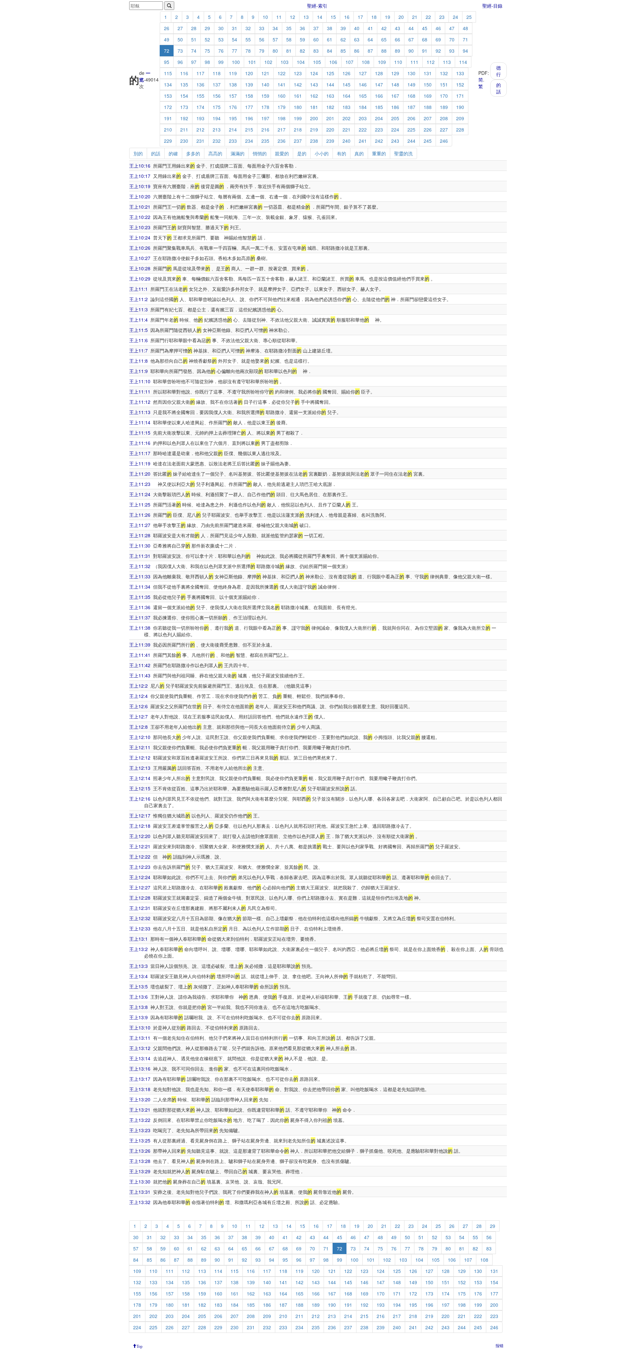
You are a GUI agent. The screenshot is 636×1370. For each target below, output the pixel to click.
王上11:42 (139, 665)
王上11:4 (138, 319)
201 (330, 118)
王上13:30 (139, 1181)
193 (200, 118)
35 (289, 28)
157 (233, 95)
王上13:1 (138, 938)
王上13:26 (139, 1150)
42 (384, 28)
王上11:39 (139, 644)
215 (249, 129)
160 (282, 95)
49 (166, 39)
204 (379, 118)
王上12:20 (139, 836)
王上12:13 (139, 767)
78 (248, 50)
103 (285, 62)
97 (193, 62)
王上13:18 (139, 1089)
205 (395, 118)
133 (460, 73)
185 (379, 107)
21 (414, 17)
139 (249, 84)
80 (275, 50)
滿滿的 (237, 153)
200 (314, 118)
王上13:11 (139, 1037)
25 (469, 17)
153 (168, 95)
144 (330, 84)
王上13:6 (138, 996)
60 (316, 39)
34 (275, 28)
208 (444, 118)
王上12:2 (138, 685)
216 (265, 129)
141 (282, 84)
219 (314, 129)
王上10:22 (139, 217)
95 (166, 62)
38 (329, 28)
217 (282, 129)
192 (184, 118)
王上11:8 (138, 360)
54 (234, 39)
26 (166, 28)
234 (249, 140)
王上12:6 (138, 706)
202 (346, 118)
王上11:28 (139, 535)
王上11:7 (138, 350)
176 (233, 107)
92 (438, 50)
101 (252, 62)
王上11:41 (139, 655)
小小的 (322, 153)
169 (428, 95)
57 (275, 39)
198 (282, 118)
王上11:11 (139, 391)
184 (363, 107)
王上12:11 (139, 747)
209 (460, 118)
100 (236, 62)
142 (298, 84)
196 (249, 118)
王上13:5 (138, 986)
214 (233, 129)
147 (379, 84)
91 (424, 50)
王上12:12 (139, 757)
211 (184, 129)
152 (460, 84)
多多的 (193, 153)
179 (282, 107)
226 (428, 129)
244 (411, 140)
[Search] (169, 5)
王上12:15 (139, 788)
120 (249, 73)
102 (268, 62)
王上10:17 (139, 176)
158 (249, 95)
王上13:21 (139, 1109)
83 (316, 50)
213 (217, 129)
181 (314, 107)
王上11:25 (139, 504)
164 (346, 95)
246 (444, 140)
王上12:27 (139, 887)
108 (366, 62)
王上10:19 (139, 186)
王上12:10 (139, 737)
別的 (138, 153)
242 (379, 140)
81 (289, 50)
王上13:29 (139, 1171)
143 (314, 84)
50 (180, 39)
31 (234, 28)
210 (168, 129)
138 (233, 84)
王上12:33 (139, 928)
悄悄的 (260, 153)
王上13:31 (139, 1191)
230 (184, 140)
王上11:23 (139, 484)
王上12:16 (139, 798)
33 (261, 28)
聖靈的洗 (403, 153)
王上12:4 (138, 696)
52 (207, 39)
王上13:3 (138, 966)
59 (302, 39)
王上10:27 (139, 258)
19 (387, 17)
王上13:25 (139, 1140)
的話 (498, 88)
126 (346, 73)
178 (265, 107)
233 (233, 140)
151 (444, 84)
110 (398, 62)
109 (382, 62)
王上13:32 (139, 1202)
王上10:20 (139, 196)
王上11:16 (139, 443)
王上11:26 (139, 514)
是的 (301, 153)
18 (374, 17)
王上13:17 (139, 1079)
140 (265, 84)
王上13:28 (139, 1161)
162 (314, 95)
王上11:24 (139, 494)
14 (319, 17)
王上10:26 (139, 247)
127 (363, 73)
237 (298, 140)
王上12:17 (139, 815)
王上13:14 (139, 1058)
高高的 (215, 153)
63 (356, 39)
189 (444, 107)
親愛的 (282, 153)
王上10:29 (139, 278)
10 (265, 17)
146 (363, 84)
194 (217, 118)
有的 (341, 153)
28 (193, 28)
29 (207, 28)
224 (395, 129)
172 (168, 107)
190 (460, 107)
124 (314, 73)
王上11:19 (139, 463)
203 (363, 118)
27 (180, 28)
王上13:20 (139, 1099)
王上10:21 (139, 206)
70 (451, 39)
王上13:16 (139, 1068)
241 (363, 140)
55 (248, 39)
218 (298, 129)
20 (401, 17)
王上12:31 (139, 908)
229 (168, 140)
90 (411, 50)
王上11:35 (139, 597)
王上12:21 (139, 846)
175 (217, 107)
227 (444, 129)
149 (411, 84)
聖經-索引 (317, 5)
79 (261, 50)
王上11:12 (139, 401)
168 (411, 95)
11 (279, 17)
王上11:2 (138, 299)
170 (444, 95)
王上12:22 (139, 856)
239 (330, 140)
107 (349, 62)
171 (460, 95)
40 (356, 28)
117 (200, 73)
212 (200, 129)
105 (317, 62)
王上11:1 (138, 289)
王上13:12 (139, 1048)
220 (330, 129)
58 (289, 39)
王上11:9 (138, 371)
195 (233, 118)
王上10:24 (139, 237)
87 (370, 50)
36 (302, 28)
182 (330, 107)
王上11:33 (139, 576)
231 (200, 140)
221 (346, 129)
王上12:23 (139, 867)
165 (363, 95)
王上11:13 (139, 412)
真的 (359, 153)
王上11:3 (138, 309)
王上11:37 (139, 617)
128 (379, 73)
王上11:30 (139, 545)
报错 (500, 1345)
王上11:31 (139, 556)
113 (447, 62)
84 (329, 50)
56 (261, 39)
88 (384, 50)
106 (333, 62)
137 (217, 84)
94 (465, 50)
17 (360, 17)
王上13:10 (139, 1027)
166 (379, 95)
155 (200, 95)
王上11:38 (139, 627)
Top (139, 1346)
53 (221, 39)
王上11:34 (139, 586)
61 (329, 39)
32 (248, 28)
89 (397, 50)
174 (200, 107)
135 (184, 84)
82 (302, 50)
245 (428, 140)
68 (424, 39)
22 (428, 17)
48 (465, 28)
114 (463, 62)
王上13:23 (139, 1130)
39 (343, 28)
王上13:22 (139, 1120)
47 (451, 28)
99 (221, 62)
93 (451, 50)
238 (314, 140)
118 (217, 73)
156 (217, 95)
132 (444, 73)
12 (292, 17)
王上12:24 (139, 877)
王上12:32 (139, 918)
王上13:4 (138, 976)
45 (424, 28)
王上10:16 (139, 165)
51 (193, 39)
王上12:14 (139, 778)
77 (234, 50)
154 (184, 95)
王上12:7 (138, 716)
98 (207, 62)
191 (168, 118)
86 (356, 50)
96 (180, 62)
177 (249, 107)
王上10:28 (139, 268)
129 (395, 73)
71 (465, 39)
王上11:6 (138, 340)
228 (460, 129)
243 (395, 140)
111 (414, 62)
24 (455, 17)
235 (265, 140)
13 (306, 17)
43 (397, 28)
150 (428, 84)
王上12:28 (139, 897)
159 (265, 95)
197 (265, 118)
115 (168, 73)
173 (184, 107)
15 (333, 17)
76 (221, 50)
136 (200, 84)
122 (282, 73)
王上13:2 (138, 949)
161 (298, 95)
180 (298, 107)
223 (379, 129)
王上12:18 (139, 825)
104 (301, 62)
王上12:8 (138, 726)
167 (395, 95)
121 (265, 73)
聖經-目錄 (492, 5)
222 (363, 129)
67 (411, 39)
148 (395, 84)
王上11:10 (139, 381)
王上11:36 (139, 607)
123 (298, 73)
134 (168, 84)
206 (411, 118)
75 (207, 50)
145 (346, 84)
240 (346, 140)
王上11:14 (139, 422)
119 (233, 73)
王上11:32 (139, 566)
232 (217, 140)
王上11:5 (138, 330)
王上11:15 (139, 432)
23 (442, 17)
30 (221, 28)
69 (438, 39)
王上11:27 (139, 525)
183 (346, 107)
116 (184, 73)
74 (193, 50)
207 (428, 118)
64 (370, 39)
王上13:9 (138, 1017)
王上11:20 (139, 473)
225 (411, 129)
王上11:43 (139, 675)
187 (411, 107)
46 (438, 28)
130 (411, 73)
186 (395, 107)
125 (330, 73)
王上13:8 (138, 1007)
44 (411, 28)
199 (298, 118)
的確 (173, 153)
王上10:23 (139, 227)
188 (428, 107)
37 (316, 28)
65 (384, 39)
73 (180, 50)
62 (343, 39)
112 (431, 62)
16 (346, 17)
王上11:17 (139, 453)
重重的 (379, 153)
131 (428, 73)
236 (282, 140)
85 (343, 50)
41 (370, 28)
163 (330, 95)
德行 (498, 71)
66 (397, 39)
